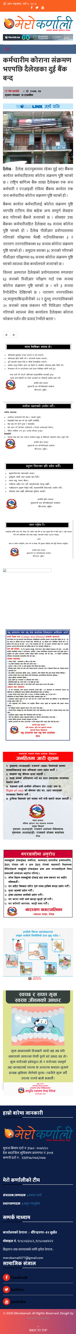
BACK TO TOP (38, 1330)
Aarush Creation (38, 1318)
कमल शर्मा (35, 1195)
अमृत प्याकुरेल (32, 1203)
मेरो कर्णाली (13, 91)
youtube (18, 1301)
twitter (17, 1289)
